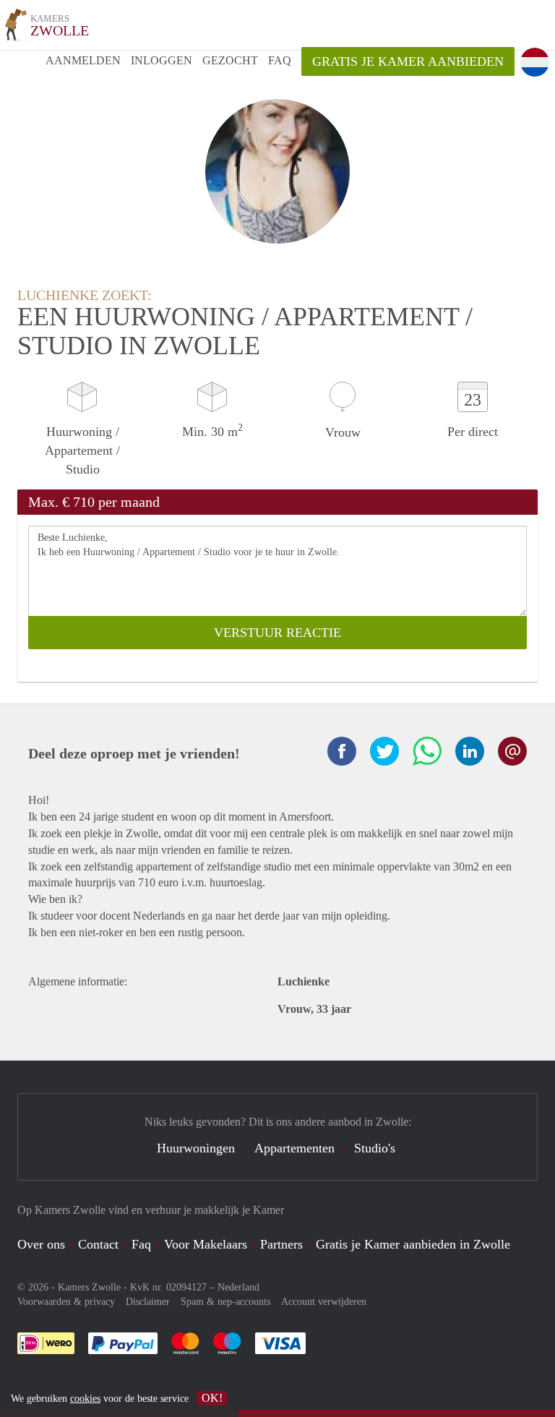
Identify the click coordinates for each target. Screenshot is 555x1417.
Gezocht (230, 60)
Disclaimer (148, 1301)
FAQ (279, 60)
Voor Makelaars (205, 1244)
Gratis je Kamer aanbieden (408, 61)
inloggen (161, 60)
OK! (212, 1398)
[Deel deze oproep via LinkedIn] (469, 751)
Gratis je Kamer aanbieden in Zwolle (413, 1244)
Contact (98, 1244)
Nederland (238, 1287)
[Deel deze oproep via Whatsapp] (427, 751)
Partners (281, 1244)
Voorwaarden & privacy (66, 1301)
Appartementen (294, 1148)
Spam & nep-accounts (225, 1301)
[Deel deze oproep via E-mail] (512, 751)
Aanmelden (83, 60)
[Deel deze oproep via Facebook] (341, 751)
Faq (141, 1244)
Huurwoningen (196, 1148)
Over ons (41, 1244)
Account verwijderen (323, 1301)
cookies (85, 1398)
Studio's (374, 1148)
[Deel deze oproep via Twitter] (384, 751)
